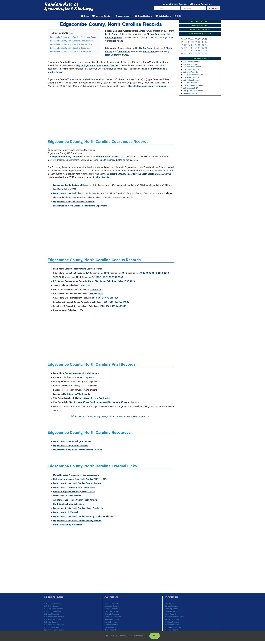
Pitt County (124, 51)
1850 (160, 273)
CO (196, 39)
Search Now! (214, 8)
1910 (102, 277)
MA (182, 45)
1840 (154, 273)
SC (199, 51)
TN (206, 51)
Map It (144, 31)
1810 (124, 273)
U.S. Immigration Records (193, 75)
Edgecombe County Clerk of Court (68, 193)
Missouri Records (172, 630)
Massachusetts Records (174, 617)
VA (192, 54)
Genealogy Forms (190, 93)
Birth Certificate (81, 402)
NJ (192, 48)
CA (192, 39)
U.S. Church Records (191, 69)
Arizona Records (111, 609)
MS (199, 45)
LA (206, 42)
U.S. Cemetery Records (192, 67)
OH (182, 51)
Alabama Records (111, 604)
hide (71, 33)
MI (192, 45)
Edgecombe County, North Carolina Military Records (77, 520)
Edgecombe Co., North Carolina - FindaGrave (74, 487)
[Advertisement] (111, 109)
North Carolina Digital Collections (68, 504)
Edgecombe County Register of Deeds (70, 185)
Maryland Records (172, 619)
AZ (185, 39)
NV (185, 48)
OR (189, 51)
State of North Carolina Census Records (83, 269)
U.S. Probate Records (191, 80)
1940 (120, 277)
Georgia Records (111, 625)
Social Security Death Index (97, 398)
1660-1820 (93, 281)
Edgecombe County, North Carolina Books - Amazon (77, 483)
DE (203, 39)
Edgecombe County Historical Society (70, 445)
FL (206, 39)
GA (182, 42)
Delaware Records (111, 619)
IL (189, 42)
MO (203, 45)
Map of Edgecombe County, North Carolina (97, 65)
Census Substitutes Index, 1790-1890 (117, 281)
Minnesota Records (172, 625)
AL (182, 39)
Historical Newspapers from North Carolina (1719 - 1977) (80, 479)
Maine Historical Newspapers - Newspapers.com (76, 475)
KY (203, 42)
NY (199, 48)
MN (196, 45)
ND (206, 48)
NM (196, 48)
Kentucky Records (172, 609)
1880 (61, 277)
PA (192, 51)
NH (189, 48)
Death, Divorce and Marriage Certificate (108, 402)
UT (185, 54)
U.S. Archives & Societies (193, 85)
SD (203, 51)
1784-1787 (85, 285)
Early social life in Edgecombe (67, 496)
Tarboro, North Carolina (107, 156)
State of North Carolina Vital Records (82, 373)
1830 (148, 273)
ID (185, 42)
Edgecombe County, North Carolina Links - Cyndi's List (78, 508)
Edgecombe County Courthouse (67, 156)
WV (199, 54)
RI (196, 51)
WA (196, 54)
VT (189, 54)
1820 (142, 273)
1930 (114, 277)
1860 (166, 273)
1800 (106, 273)
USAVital (77, 398)
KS (199, 42)
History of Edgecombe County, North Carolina (74, 491)
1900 (96, 277)
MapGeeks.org (55, 72)
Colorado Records (111, 614)
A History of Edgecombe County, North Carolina (75, 500)
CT (199, 39)
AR (189, 39)
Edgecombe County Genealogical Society (72, 441)
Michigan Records (172, 622)
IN (192, 42)
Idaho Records (110, 627)
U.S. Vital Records (190, 83)
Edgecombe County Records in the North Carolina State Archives (139, 174)
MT (206, 45)
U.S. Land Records (190, 72)
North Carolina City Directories (67, 525)
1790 (88, 273)
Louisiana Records (172, 611)
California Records (111, 611)
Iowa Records (170, 604)
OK (185, 51)
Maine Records (171, 614)
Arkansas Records (111, 606)
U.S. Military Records (191, 78)
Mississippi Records (173, 627)
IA (196, 42)
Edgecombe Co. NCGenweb (65, 512)
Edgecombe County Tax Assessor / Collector (74, 201)
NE (182, 48)
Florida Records (110, 622)
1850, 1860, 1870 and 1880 (105, 298)
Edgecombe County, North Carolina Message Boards (77, 449)
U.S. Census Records (191, 62)
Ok (154, 636)
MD (185, 45)
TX (182, 54)
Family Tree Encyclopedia (193, 91)
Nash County (111, 54)
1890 (78, 277)
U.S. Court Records (190, 64)
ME (189, 45)
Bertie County (112, 34)
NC (203, 48)
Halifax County (146, 48)
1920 (108, 277)
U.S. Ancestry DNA (190, 88)
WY (206, 54)
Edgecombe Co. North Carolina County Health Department (80, 206)
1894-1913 (95, 289)
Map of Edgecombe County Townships (147, 86)
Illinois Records (110, 630)
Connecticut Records (112, 617)
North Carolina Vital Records (76, 394)
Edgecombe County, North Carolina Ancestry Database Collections (84, 516)
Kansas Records (171, 606)
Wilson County (150, 51)
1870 (55, 277)
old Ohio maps (158, 68)
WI (203, 54)
